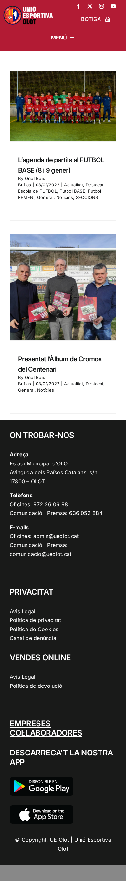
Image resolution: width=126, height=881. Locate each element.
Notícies (64, 197)
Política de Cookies (34, 629)
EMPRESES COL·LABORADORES (46, 728)
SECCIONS (87, 197)
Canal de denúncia (33, 638)
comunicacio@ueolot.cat (40, 554)
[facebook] (78, 6)
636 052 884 (85, 513)
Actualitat (73, 184)
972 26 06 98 (50, 504)
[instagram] (101, 6)
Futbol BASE (72, 191)
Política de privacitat (35, 620)
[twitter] (89, 6)
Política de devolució (36, 686)
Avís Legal (22, 611)
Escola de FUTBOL (37, 191)
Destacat (94, 184)
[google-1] (41, 779)
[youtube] (113, 6)
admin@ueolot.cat (56, 536)
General (45, 197)
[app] (41, 808)
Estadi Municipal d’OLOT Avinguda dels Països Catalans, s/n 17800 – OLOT (53, 472)
